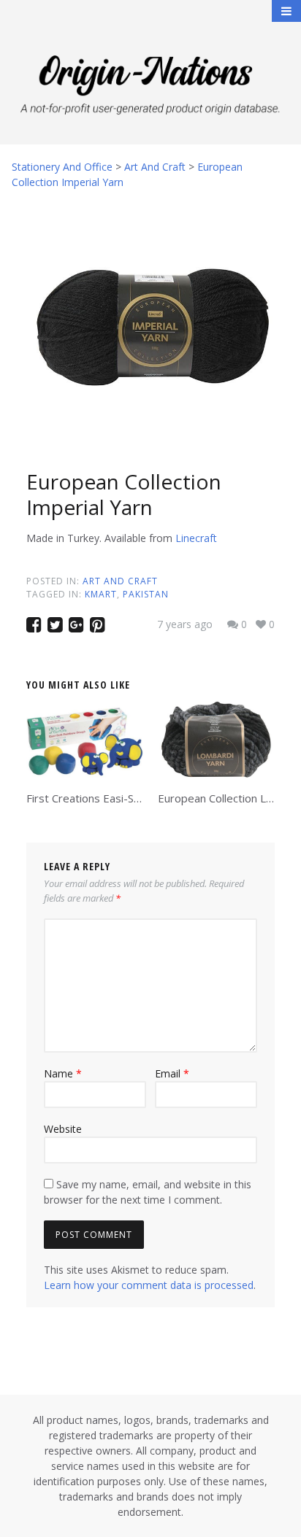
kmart (101, 594)
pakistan (146, 594)
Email (172, 1073)
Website (63, 1129)
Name (63, 1073)
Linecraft (196, 538)
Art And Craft (120, 581)
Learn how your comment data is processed (149, 1285)
